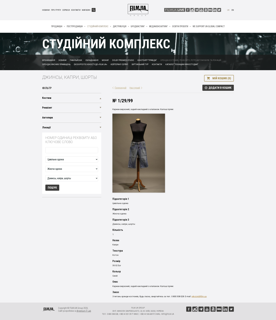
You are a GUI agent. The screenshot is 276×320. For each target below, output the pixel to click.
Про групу (56, 10)
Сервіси (66, 10)
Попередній (120, 87)
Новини (46, 10)
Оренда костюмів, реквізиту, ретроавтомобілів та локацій (190, 60)
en (233, 10)
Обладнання (91, 60)
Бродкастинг (138, 26)
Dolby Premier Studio (123, 60)
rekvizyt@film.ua (199, 296)
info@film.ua (167, 314)
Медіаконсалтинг (158, 26)
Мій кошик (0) (221, 78)
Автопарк (47, 117)
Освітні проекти (180, 26)
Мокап (105, 60)
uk (228, 10)
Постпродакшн (75, 26)
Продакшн (56, 26)
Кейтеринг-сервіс (119, 64)
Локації (46, 127)
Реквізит (47, 107)
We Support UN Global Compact (209, 26)
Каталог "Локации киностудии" (181, 64)
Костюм (46, 97)
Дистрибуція (119, 26)
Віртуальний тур (140, 64)
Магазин (86, 10)
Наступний (135, 87)
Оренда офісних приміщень (56, 64)
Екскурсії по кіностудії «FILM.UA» (90, 64)
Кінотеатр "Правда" (147, 60)
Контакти (75, 10)
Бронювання (48, 60)
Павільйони (76, 60)
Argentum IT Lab (84, 311)
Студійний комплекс (97, 26)
